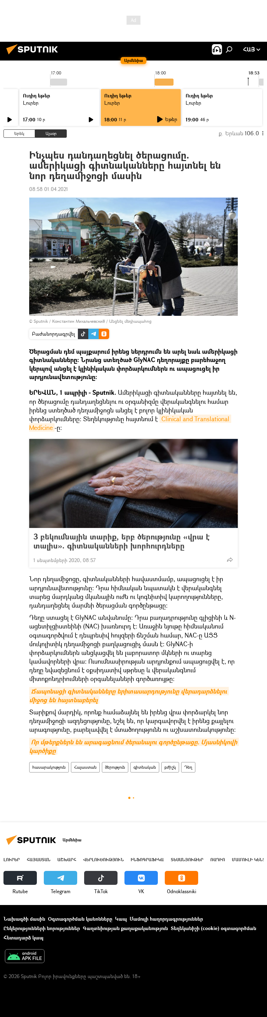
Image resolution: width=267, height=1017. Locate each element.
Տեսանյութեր (187, 860)
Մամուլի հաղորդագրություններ (166, 918)
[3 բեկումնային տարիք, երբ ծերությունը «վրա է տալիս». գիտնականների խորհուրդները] (133, 483)
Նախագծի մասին (24, 918)
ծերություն (115, 767)
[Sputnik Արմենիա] (34, 55)
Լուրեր (31, 102)
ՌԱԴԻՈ (217, 860)
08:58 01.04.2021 (48, 189)
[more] (230, 560)
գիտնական (145, 767)
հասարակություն (49, 767)
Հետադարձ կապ (23, 937)
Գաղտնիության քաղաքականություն (125, 928)
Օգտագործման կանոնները (80, 918)
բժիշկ (170, 767)
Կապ (121, 918)
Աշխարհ (66, 860)
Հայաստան (85, 767)
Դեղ (188, 767)
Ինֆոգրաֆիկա (147, 860)
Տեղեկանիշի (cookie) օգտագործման (213, 928)
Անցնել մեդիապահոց (130, 321)
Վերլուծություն (103, 860)
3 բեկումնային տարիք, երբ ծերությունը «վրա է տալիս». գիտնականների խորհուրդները (121, 541)
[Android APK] (24, 956)
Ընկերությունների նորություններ (41, 928)
